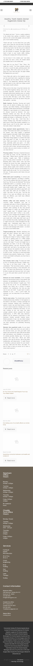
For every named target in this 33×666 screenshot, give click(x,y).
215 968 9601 (9, 1)
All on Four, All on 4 (6, 557)
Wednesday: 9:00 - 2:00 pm (7, 526)
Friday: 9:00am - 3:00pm (8, 537)
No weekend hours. (7, 504)
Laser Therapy (5, 574)
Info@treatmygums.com (10, 597)
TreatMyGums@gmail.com (10, 609)
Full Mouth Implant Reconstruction (7, 551)
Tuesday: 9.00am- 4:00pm (8, 487)
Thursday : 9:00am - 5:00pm (6, 532)
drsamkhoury (16, 29)
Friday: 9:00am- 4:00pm (7, 500)
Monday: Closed (8, 519)
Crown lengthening (6, 561)
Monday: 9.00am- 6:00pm (8, 482)
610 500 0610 (25, 1)
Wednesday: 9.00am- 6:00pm (8, 491)
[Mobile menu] (30, 10)
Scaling (5, 578)
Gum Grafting (5, 570)
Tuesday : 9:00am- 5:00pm (8, 522)
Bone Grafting (5, 565)
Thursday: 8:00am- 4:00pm (8, 495)
